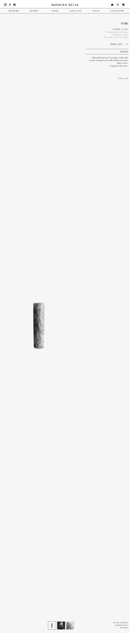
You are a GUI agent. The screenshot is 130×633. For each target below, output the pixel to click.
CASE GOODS (75, 11)
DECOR (96, 11)
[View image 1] (52, 625)
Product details (120, 623)
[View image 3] (70, 625)
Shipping (124, 628)
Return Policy (121, 625)
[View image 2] (61, 625)
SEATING (34, 11)
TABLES (54, 11)
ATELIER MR (13, 11)
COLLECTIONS (117, 11)
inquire (124, 51)
